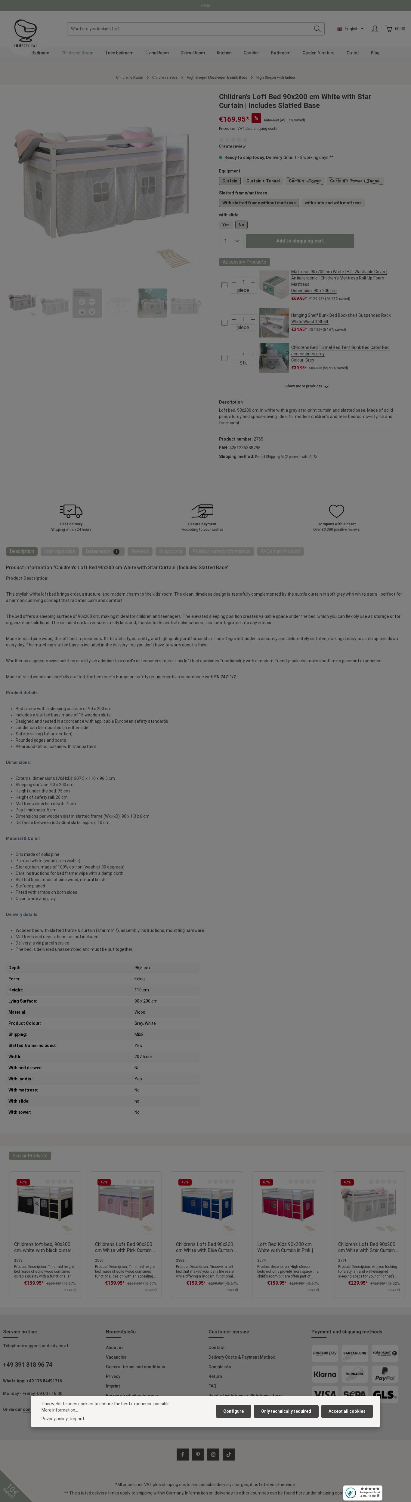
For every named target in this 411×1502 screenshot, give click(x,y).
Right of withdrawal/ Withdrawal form (246, 1395)
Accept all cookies (347, 1411)
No (241, 224)
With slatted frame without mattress (259, 202)
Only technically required (286, 1411)
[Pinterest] (198, 1455)
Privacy (113, 1376)
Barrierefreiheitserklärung (132, 1395)
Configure (233, 1411)
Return (215, 1376)
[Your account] (374, 29)
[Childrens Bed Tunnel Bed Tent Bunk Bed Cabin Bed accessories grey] (274, 358)
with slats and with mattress (333, 202)
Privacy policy (55, 1418)
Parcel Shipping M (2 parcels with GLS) (286, 457)
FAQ (212, 1386)
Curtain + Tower (306, 182)
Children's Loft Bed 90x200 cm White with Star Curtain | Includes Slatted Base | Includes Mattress (367, 1247)
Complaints (220, 1366)
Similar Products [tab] (30, 1156)
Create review (232, 146)
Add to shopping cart (300, 241)
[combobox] (189, 28)
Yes (226, 224)
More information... (60, 1410)
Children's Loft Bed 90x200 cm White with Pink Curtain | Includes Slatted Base (124, 1247)
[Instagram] (213, 1455)
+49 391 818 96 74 (27, 1364)
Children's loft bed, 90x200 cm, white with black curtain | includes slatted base (45, 1247)
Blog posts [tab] (170, 551)
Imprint (113, 1386)
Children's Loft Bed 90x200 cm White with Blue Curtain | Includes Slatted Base (206, 1247)
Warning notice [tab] (60, 551)
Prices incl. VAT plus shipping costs (248, 129)
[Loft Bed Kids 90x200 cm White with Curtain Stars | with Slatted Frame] (103, 188)
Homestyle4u (121, 1332)
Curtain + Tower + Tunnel (357, 182)
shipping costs (176, 1484)
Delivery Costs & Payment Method (242, 1357)
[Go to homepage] (25, 33)
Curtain (229, 181)
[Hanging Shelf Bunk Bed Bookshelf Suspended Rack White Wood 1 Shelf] (274, 322)
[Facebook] (183, 1455)
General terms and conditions (135, 1366)
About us (115, 1347)
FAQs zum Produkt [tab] (280, 551)
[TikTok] (229, 1455)
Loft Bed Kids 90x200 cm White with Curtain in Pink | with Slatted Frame (285, 1247)
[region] (104, 205)
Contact (217, 1347)
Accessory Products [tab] (244, 262)
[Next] (199, 303)
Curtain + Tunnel (263, 181)
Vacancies (116, 1357)
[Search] (318, 28)
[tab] (22, 551)
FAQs (205, 5)
